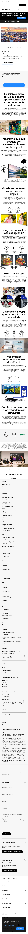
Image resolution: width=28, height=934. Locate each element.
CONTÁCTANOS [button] (21, 17)
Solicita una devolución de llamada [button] (12, 851)
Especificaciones (15, 21)
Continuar (22, 4)
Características (5, 21)
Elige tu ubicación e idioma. (7, 1)
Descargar (13, 478)
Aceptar (20, 928)
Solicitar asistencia (8, 870)
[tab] (9, 48)
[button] (19, 9)
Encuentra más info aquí (9, 925)
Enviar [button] (6, 833)
